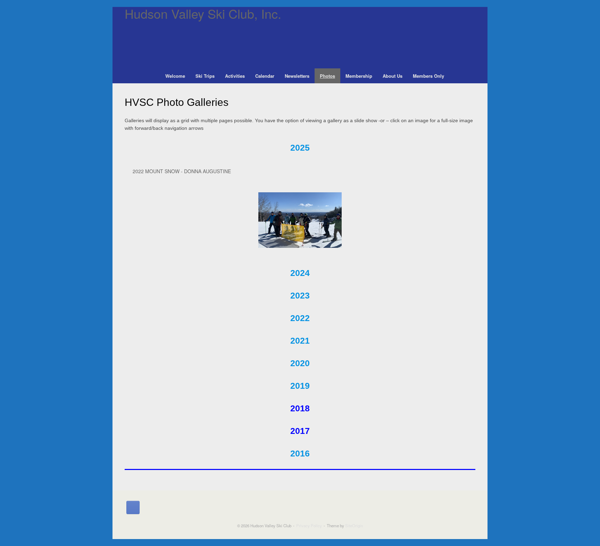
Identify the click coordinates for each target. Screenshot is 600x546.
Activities (235, 76)
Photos (327, 76)
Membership (358, 76)
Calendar (264, 76)
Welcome (175, 76)
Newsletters (297, 76)
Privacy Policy (309, 525)
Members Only (428, 76)
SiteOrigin (354, 525)
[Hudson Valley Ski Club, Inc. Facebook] (133, 507)
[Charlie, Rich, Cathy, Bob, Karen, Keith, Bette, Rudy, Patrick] (300, 220)
